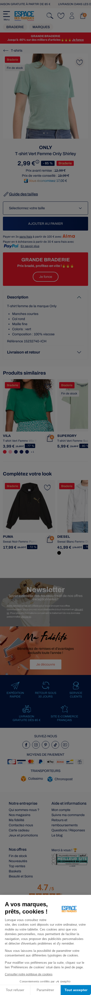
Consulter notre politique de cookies (28, 974)
